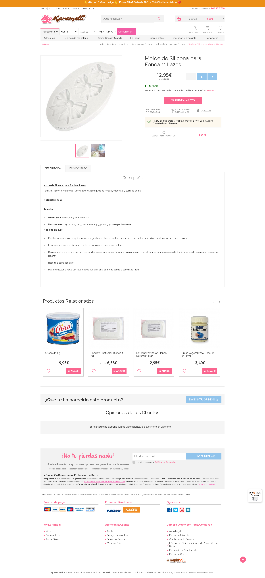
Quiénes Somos (62, 9)
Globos (84, 31)
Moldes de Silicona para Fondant (170, 44)
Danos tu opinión (202, 399)
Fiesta (64, 31)
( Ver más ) (210, 90)
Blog (50, 9)
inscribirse (204, 456)
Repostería (48, 31)
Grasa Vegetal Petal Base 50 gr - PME (197, 354)
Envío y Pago (78, 168)
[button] (202, 76)
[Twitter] (176, 510)
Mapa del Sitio (114, 543)
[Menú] (260, 491)
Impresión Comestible (184, 38)
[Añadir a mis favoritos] (48, 371)
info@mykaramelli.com (90, 572)
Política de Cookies (178, 554)
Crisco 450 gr (53, 353)
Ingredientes (156, 38)
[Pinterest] (182, 510)
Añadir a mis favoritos (164, 136)
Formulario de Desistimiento (183, 550)
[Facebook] (169, 510)
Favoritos (220, 32)
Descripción (52, 168)
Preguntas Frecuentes (117, 539)
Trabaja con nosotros (117, 535)
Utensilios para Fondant (142, 44)
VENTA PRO (106, 31)
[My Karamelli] (63, 19)
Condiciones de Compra (181, 539)
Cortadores (211, 38)
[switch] (255, 499)
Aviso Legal (175, 531)
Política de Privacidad (165, 462)
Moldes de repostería (76, 38)
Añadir (74, 371)
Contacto (75, 9)
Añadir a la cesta (185, 100)
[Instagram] (188, 510)
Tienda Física (88, 9)
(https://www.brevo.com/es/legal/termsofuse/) (104, 481)
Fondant (135, 38)
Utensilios (49, 38)
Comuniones (125, 31)
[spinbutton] (191, 76)
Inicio (43, 9)
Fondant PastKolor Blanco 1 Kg (107, 354)
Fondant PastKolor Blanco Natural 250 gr (151, 354)
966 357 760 (218, 8)
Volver (46, 44)
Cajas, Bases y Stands (110, 38)
